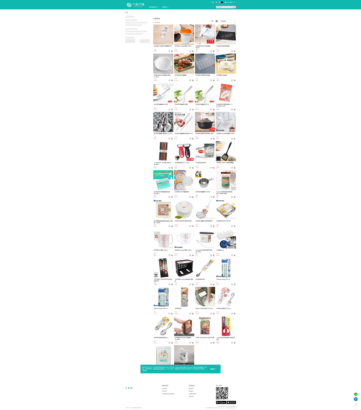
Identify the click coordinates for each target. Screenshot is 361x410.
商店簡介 (164, 391)
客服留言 (191, 391)
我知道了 (213, 369)
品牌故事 (164, 388)
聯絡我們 (191, 396)
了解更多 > (144, 370)
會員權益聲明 (192, 393)
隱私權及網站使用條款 (168, 393)
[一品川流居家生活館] (135, 5)
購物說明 (191, 388)
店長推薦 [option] (223, 21)
